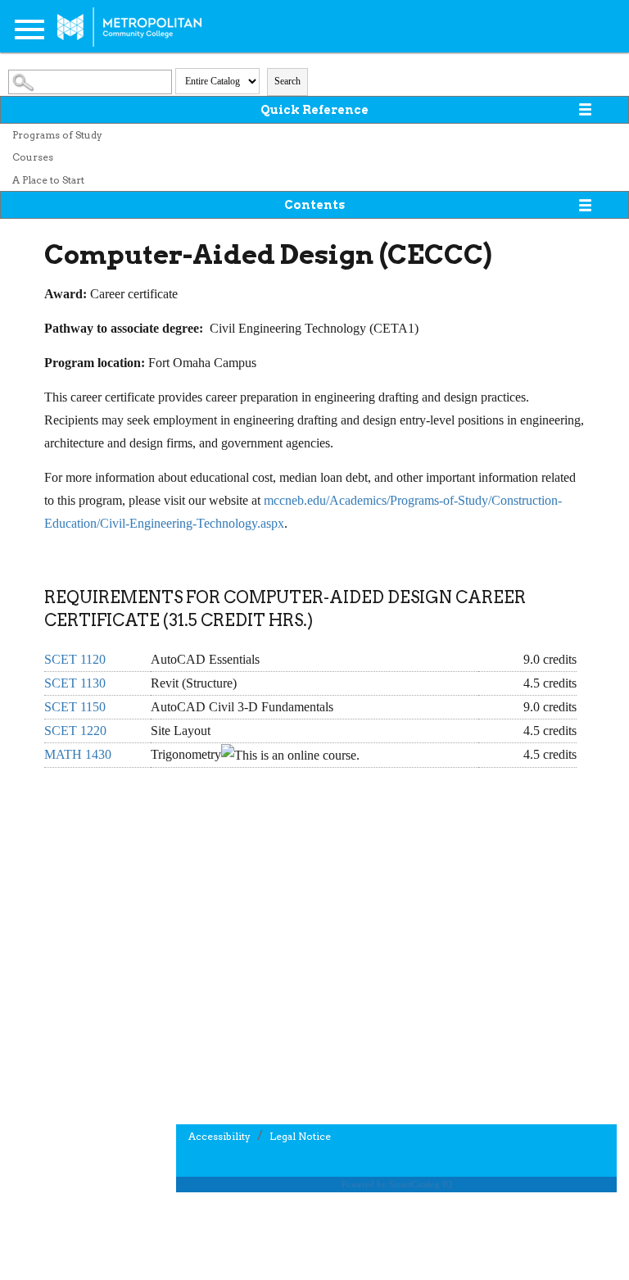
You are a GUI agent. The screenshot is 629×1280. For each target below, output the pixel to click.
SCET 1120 (75, 659)
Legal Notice (300, 1136)
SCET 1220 (75, 731)
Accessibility (219, 1136)
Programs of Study (57, 135)
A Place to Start (48, 180)
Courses (32, 157)
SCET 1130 (75, 683)
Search (287, 81)
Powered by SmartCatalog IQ (397, 1184)
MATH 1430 (77, 754)
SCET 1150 (75, 707)
